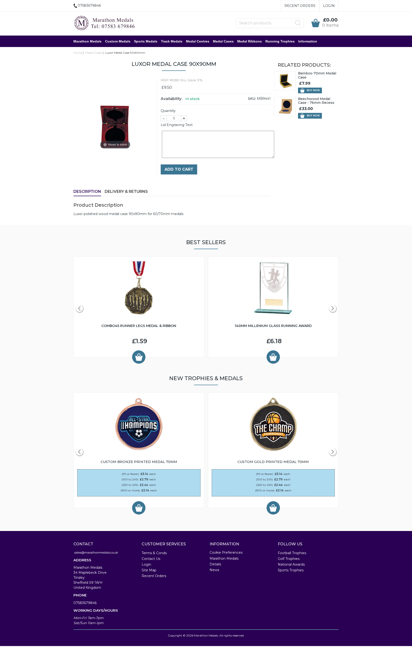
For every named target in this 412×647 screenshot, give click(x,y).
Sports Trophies (291, 570)
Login (329, 6)
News (214, 570)
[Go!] (298, 22)
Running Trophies (280, 41)
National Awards (291, 564)
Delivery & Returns (126, 191)
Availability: (171, 98)
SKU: (252, 98)
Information (307, 41)
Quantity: (168, 111)
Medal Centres (197, 41)
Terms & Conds (154, 553)
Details (215, 564)
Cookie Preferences (226, 552)
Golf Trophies (288, 559)
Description (87, 191)
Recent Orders (299, 6)
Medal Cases (223, 41)
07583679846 (85, 603)
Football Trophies (292, 553)
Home (77, 52)
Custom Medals (117, 41)
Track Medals (171, 41)
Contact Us (151, 559)
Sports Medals (145, 41)
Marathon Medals (87, 41)
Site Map (149, 570)
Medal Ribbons (249, 41)
